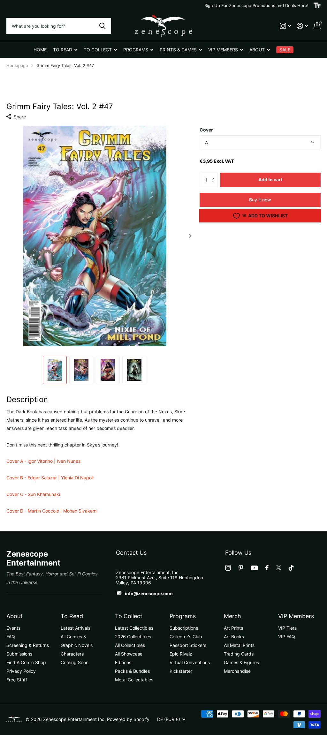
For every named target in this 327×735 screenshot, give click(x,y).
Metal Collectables (134, 679)
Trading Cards (239, 653)
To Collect (128, 616)
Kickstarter (181, 671)
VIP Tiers (287, 628)
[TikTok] (291, 568)
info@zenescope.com (149, 593)
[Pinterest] (241, 568)
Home (40, 49)
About (14, 616)
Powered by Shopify (128, 719)
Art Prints (233, 628)
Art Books (234, 636)
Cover (206, 129)
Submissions (19, 653)
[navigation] (55, 370)
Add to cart (270, 179)
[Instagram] (228, 568)
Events (13, 628)
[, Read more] (285, 26)
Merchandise (237, 671)
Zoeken (102, 26)
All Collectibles (130, 645)
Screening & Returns (27, 645)
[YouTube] (254, 568)
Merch (232, 616)
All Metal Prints (239, 645)
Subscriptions (184, 628)
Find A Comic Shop (26, 662)
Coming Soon (74, 662)
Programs (183, 616)
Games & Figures (241, 662)
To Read (72, 616)
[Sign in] (302, 26)
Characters (72, 653)
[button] (215, 174)
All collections (65, 49)
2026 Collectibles (133, 636)
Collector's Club (186, 636)
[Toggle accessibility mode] (317, 5)
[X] (278, 568)
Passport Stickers (188, 645)
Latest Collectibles (134, 628)
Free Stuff (16, 679)
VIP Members (296, 616)
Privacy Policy (21, 671)
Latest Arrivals (75, 628)
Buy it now (260, 199)
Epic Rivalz (181, 653)
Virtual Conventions (190, 662)
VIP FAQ (286, 636)
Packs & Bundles (132, 671)
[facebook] (267, 567)
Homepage (17, 65)
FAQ (10, 636)
